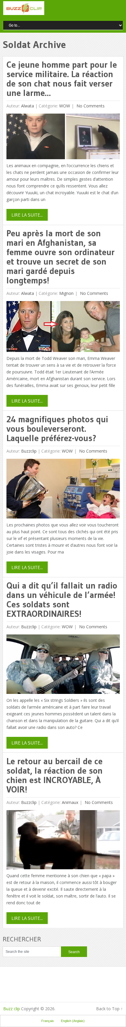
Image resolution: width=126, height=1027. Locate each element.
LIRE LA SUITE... (27, 215)
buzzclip (29, 451)
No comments (90, 106)
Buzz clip (11, 1008)
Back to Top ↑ (109, 1008)
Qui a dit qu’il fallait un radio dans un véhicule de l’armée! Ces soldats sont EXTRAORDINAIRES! (61, 599)
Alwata (27, 106)
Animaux (70, 802)
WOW (64, 106)
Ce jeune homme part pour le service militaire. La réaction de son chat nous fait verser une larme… (61, 78)
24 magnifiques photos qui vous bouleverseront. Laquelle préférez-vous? (57, 428)
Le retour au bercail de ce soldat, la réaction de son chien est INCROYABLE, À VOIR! (54, 775)
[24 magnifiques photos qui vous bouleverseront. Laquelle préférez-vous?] (63, 490)
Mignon (66, 293)
